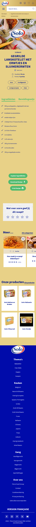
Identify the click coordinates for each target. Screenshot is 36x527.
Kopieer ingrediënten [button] (18, 176)
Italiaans (18, 420)
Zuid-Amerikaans (18, 412)
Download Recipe (16, 182)
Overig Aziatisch (18, 441)
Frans (18, 416)
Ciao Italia (18, 368)
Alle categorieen (27, 233)
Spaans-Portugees (18, 400)
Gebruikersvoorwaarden (18, 501)
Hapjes (18, 372)
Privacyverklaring (18, 496)
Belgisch (18, 387)
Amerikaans (18, 445)
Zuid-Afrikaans (18, 408)
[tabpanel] (18, 132)
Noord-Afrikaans (18, 391)
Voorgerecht (18, 460)
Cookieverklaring (18, 492)
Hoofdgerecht (18, 456)
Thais (18, 433)
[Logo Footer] (18, 347)
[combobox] (21, 8)
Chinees (18, 424)
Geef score (19, 70)
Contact (18, 488)
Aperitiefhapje (18, 473)
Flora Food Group (18, 484)
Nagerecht (18, 465)
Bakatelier (18, 364)
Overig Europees (18, 396)
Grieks (18, 404)
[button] (21, 3)
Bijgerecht (18, 469)
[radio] (8, 216)
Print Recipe (16, 188)
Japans (18, 429)
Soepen (18, 376)
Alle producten (29, 282)
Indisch (18, 437)
